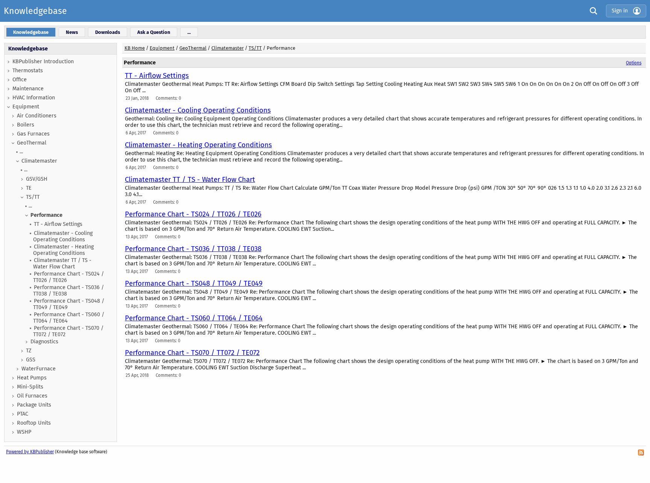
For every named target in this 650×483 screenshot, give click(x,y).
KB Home (135, 48)
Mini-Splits (30, 387)
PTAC (22, 414)
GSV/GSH (36, 179)
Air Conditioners (36, 116)
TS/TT (32, 197)
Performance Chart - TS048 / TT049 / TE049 (68, 304)
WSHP (24, 432)
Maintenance (28, 88)
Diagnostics (44, 341)
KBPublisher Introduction (43, 61)
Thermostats (27, 70)
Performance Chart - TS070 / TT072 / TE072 (68, 331)
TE (29, 188)
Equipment (25, 107)
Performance (46, 215)
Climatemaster (39, 161)
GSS (30, 360)
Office (19, 79)
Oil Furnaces (32, 396)
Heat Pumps (32, 378)
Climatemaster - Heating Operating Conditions (63, 250)
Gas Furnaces (33, 134)
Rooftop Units (34, 423)
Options (633, 63)
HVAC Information (33, 97)
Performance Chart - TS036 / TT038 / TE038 (68, 290)
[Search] (591, 11)
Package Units (34, 405)
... (21, 151)
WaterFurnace (38, 369)
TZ (29, 350)
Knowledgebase (35, 11)
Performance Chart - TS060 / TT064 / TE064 (68, 317)
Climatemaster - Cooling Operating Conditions (63, 236)
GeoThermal (31, 143)
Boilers (25, 125)
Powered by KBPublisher (30, 451)
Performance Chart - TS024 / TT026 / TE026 (68, 277)
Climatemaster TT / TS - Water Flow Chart (62, 263)
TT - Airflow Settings (58, 224)
